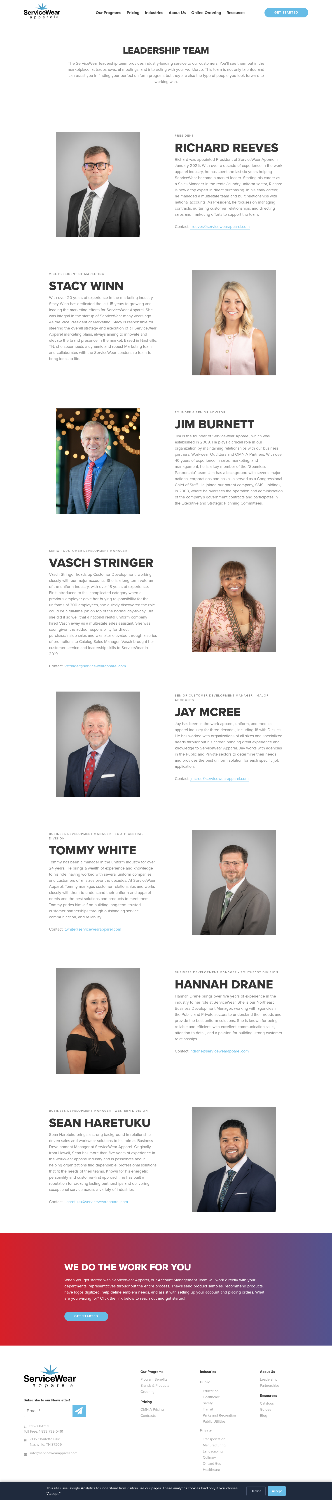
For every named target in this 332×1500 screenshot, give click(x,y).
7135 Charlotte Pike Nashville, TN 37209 (46, 1441)
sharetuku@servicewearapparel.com (96, 1202)
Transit (208, 1409)
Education (211, 1390)
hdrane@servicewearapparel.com (219, 1051)
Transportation (214, 1439)
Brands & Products (154, 1385)
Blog (263, 1415)
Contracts (148, 1415)
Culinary (209, 1457)
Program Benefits (153, 1379)
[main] (166, 673)
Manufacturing (214, 1445)
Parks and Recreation (219, 1415)
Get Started (286, 12)
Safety (208, 1403)
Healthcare (211, 1397)
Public (205, 1382)
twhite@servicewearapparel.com (93, 929)
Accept (277, 1491)
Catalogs (267, 1403)
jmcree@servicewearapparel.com (219, 779)
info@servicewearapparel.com (53, 1453)
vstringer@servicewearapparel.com (95, 666)
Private (206, 1430)
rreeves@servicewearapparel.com (220, 227)
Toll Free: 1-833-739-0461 (43, 1431)
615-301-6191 (39, 1426)
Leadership (268, 1379)
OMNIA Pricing (152, 1409)
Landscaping (213, 1451)
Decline (256, 1491)
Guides (265, 1409)
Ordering (147, 1391)
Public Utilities (214, 1421)
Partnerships (269, 1385)
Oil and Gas (212, 1463)
